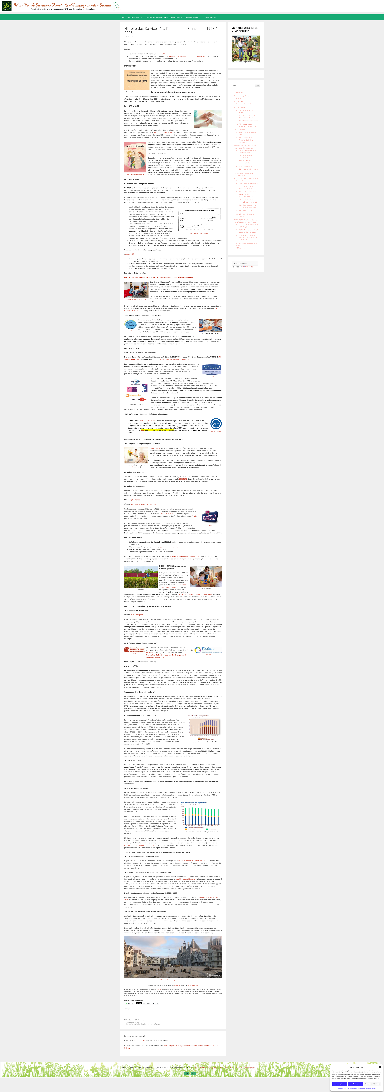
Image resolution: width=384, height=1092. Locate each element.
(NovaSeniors (136, 467)
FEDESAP (161, 54)
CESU (130, 331)
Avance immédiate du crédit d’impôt (191, 861)
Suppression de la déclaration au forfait (250, 201)
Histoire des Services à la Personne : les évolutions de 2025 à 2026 (248, 237)
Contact (197, 1068)
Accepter (339, 1084)
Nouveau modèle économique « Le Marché (140, 845)
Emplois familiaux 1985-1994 (199, 233)
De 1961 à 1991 (240, 101)
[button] (380, 1067)
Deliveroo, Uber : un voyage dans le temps (173, 980)
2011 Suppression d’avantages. (248, 183)
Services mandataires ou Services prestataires (247, 117)
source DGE (129, 254)
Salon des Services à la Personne (143, 504)
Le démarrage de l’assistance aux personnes (246, 97)
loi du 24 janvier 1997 (148, 421)
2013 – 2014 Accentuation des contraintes (247, 193)
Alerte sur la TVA (248, 196)
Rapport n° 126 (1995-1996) (180, 56)
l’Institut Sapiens (193, 985)
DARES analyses (136, 615)
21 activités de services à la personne (184, 556)
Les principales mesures (250, 169)
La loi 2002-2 (155, 448)
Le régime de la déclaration (247, 156)
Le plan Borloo (134, 500)
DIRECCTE (183, 479)
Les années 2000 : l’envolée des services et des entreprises (245, 147)
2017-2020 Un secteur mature (246, 215)
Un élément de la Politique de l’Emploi (248, 111)
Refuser (355, 1084)
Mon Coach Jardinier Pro (131, 17)
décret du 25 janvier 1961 (163, 133)
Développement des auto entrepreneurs (249, 206)
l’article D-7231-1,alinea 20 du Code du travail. (195, 594)
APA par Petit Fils (216, 431)
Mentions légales (371, 1088)
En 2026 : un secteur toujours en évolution (247, 244)
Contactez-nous (210, 17)
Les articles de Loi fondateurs (248, 121)
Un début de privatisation (247, 104)
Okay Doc (159, 989)
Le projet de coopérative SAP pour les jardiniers (163, 17)
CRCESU (211, 376)
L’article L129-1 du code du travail (137, 277)
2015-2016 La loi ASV (246, 211)
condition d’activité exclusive (186, 879)
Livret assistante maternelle (135, 174)
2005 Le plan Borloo (245, 166)
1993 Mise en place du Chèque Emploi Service (247, 125)
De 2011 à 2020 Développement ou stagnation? (247, 180)
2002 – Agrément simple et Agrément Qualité (247, 152)
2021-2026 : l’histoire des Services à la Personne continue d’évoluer (246, 221)
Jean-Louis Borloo (168, 514)
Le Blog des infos (192, 17)
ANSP (210, 526)
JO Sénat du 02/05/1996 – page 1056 (174, 359)
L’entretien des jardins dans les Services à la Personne (143, 1024)
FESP (134, 654)
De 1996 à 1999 (240, 130)
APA (142, 430)
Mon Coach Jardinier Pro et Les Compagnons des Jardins (63, 5)
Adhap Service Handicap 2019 (136, 299)
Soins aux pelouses (132, 1022)
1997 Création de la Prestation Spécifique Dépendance (246, 140)
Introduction (239, 92)
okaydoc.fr (177, 985)
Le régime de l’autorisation (247, 162)
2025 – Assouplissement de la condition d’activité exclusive (248, 231)
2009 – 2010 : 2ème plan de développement (244, 174)
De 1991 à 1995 (240, 107)
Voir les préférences (372, 1084)
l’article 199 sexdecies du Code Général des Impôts (173, 277)
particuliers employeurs (169, 547)
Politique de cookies (343, 1088)
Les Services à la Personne (135, 1020)
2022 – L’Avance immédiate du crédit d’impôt (248, 226)
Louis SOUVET (201, 56)
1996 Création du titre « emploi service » (248, 134)
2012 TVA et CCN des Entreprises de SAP (246, 188)
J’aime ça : (242, 248)
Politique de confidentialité (357, 1088)
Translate (250, 267)
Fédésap (208, 654)
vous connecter (139, 1041)
